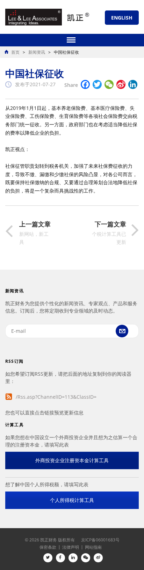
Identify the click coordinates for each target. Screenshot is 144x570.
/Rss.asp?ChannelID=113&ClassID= (56, 396)
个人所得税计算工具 (72, 500)
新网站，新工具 (35, 233)
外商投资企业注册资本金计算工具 (72, 460)
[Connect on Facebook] (60, 557)
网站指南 (93, 547)
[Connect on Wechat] (85, 557)
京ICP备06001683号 (100, 540)
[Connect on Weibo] (98, 557)
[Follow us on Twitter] (47, 557)
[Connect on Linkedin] (73, 557)
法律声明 (70, 547)
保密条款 (47, 547)
